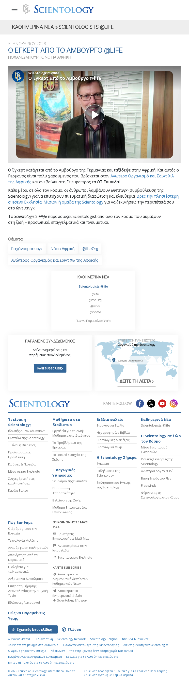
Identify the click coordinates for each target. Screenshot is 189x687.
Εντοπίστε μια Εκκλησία (74, 557)
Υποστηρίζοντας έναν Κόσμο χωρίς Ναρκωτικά (101, 651)
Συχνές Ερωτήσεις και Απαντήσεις (21, 480)
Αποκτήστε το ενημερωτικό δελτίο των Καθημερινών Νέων (70, 579)
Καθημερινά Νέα (156, 419)
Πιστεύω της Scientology (26, 438)
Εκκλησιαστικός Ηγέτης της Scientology (113, 484)
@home (95, 312)
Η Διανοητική (44, 639)
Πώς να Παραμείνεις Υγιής (93, 321)
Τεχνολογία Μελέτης (23, 540)
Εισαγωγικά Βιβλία (110, 425)
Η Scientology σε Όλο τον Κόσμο (161, 438)
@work (95, 306)
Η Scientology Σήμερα (117, 457)
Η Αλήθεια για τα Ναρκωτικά (18, 569)
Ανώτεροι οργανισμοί (157, 471)
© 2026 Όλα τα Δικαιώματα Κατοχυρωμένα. (41, 673)
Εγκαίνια (103, 463)
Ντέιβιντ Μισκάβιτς (135, 639)
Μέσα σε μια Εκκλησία (24, 471)
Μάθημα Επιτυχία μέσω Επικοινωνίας (70, 509)
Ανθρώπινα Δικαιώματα (25, 578)
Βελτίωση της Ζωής (66, 500)
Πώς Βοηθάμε (20, 522)
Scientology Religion (104, 639)
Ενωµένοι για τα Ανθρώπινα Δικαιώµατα (35, 656)
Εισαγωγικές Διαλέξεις (113, 440)
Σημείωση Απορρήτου (98, 671)
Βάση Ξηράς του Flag (156, 478)
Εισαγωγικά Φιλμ (109, 447)
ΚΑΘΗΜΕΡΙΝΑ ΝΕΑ (93, 277)
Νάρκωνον (58, 651)
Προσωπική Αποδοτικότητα (63, 490)
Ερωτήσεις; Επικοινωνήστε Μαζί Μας (70, 536)
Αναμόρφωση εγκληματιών (28, 547)
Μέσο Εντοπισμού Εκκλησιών (154, 449)
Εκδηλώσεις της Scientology (108, 473)
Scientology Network (71, 639)
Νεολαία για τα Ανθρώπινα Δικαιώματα (92, 656)
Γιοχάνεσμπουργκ (27, 248)
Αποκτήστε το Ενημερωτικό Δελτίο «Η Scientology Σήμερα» (69, 595)
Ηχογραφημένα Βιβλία (113, 432)
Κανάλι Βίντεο (18, 490)
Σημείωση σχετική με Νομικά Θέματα (108, 675)
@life (95, 294)
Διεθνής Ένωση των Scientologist (145, 645)
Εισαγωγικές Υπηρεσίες (63, 472)
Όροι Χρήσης (158, 671)
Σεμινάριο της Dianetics (69, 481)
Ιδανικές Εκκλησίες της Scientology (157, 461)
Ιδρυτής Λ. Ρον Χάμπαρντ (26, 431)
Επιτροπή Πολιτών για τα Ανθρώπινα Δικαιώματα (41, 662)
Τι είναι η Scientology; (19, 422)
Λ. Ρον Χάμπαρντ (19, 639)
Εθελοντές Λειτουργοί (24, 602)
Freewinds (149, 485)
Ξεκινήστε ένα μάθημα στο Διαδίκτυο (33, 645)
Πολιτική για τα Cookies (131, 671)
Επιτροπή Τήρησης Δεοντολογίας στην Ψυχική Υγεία (28, 591)
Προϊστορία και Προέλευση (19, 454)
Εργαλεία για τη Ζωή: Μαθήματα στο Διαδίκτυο (71, 433)
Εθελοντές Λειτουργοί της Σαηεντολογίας (91, 645)
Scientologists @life (93, 286)
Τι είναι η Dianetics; (22, 445)
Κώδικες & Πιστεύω (22, 464)
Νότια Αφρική (63, 248)
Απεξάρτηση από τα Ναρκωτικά (23, 557)
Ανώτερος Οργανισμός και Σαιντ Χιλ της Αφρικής (54, 260)
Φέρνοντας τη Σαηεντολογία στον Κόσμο (160, 494)
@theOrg (90, 248)
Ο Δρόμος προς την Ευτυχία (27, 651)
